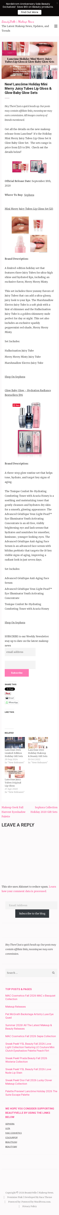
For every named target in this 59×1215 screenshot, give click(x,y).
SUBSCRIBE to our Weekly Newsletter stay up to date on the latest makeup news (27, 641)
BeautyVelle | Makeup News (18, 21)
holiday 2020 (25, 71)
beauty (16, 71)
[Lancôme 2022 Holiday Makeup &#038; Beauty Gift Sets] (38, 743)
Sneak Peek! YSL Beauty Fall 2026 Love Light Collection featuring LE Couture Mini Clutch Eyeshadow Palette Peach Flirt (29, 1047)
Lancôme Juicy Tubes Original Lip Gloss (13, 782)
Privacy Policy (29, 1206)
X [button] (57, 3)
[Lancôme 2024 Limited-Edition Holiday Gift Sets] (15, 743)
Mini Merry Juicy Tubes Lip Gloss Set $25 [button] (29, 208)
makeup (45, 71)
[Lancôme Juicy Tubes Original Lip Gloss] (15, 772)
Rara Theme (45, 1197)
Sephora (29, 194)
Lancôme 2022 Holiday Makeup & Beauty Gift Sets (37, 753)
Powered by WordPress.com (36, 1202)
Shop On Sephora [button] (15, 376)
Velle (39, 66)
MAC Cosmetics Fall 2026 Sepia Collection (30, 1036)
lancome (36, 71)
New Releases (19, 69)
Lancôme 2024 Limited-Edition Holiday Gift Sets (14, 753)
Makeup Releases (15, 1006)
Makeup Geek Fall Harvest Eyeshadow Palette (13, 812)
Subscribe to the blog (32, 913)
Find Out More (29, 12)
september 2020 (20, 74)
